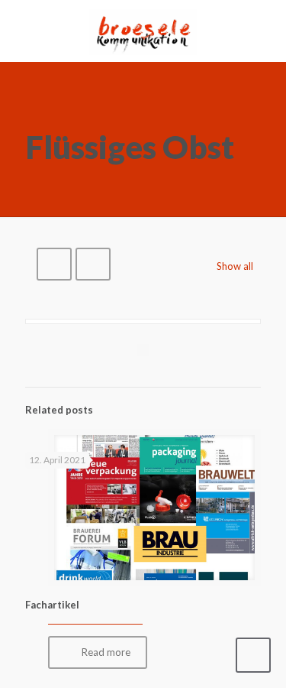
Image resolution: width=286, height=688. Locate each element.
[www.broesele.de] (143, 31)
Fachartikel (52, 605)
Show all (235, 266)
